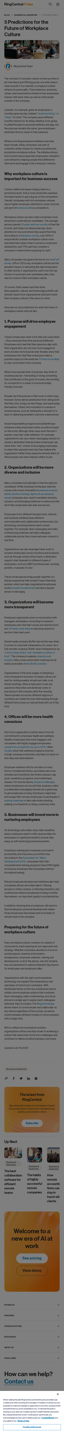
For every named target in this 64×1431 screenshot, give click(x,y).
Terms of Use (23, 1421)
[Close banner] (58, 1394)
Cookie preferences (32, 1427)
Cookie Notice (47, 1418)
